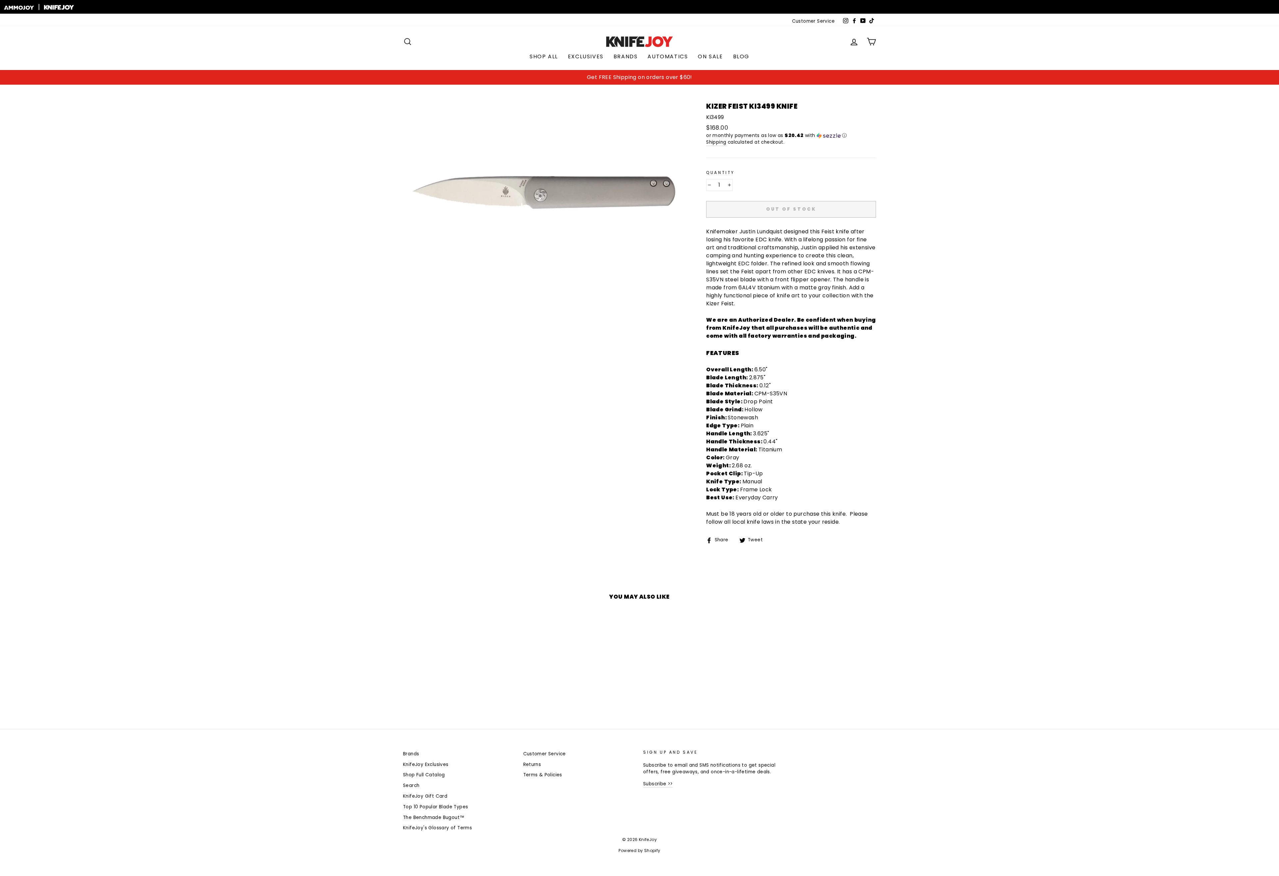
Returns (532, 764)
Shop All (544, 56)
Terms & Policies (542, 775)
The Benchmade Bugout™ (433, 817)
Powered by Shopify (639, 850)
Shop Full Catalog (424, 775)
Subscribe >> (658, 784)
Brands (626, 56)
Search (411, 785)
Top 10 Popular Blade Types (435, 807)
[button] (791, 135)
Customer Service (813, 21)
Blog (741, 56)
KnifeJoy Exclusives (426, 764)
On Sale (710, 56)
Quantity (720, 172)
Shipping (716, 142)
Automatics (667, 56)
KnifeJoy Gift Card (425, 796)
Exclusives (586, 56)
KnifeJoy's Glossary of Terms (437, 828)
